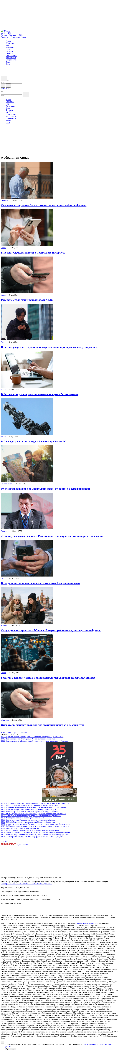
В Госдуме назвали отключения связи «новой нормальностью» (40, 583)
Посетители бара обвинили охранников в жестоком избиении (28, 820)
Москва (4, 625)
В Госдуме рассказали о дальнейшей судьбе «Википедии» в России (30, 812)
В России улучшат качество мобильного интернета (33, 252)
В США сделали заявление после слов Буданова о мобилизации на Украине (33, 814)
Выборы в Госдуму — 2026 (12, 35)
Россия (3, 248)
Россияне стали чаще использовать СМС (27, 299)
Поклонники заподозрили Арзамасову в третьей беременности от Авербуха (33, 807)
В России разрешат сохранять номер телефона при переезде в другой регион (49, 346)
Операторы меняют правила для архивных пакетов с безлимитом (42, 724)
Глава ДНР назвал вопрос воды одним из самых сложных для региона (31, 816)
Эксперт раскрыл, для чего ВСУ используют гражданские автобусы (30, 830)
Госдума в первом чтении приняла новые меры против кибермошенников (48, 677)
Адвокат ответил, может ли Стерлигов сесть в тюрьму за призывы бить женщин (35, 824)
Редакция (20, 845)
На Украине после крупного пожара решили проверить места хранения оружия (35, 826)
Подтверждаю (10, 1049)
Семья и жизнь (7, 484)
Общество (5, 200)
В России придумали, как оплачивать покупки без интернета (39, 394)
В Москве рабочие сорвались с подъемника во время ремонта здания (30, 805)
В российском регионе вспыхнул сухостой (20, 828)
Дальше (4, 842)
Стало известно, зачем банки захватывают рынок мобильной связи (43, 205)
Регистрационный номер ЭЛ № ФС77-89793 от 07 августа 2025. (26, 884)
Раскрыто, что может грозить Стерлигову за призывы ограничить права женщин (35, 832)
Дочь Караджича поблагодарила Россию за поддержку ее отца (28, 739)
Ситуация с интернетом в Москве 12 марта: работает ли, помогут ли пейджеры (51, 630)
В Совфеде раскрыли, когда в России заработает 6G (33, 441)
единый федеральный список (87, 923)
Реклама (27, 845)
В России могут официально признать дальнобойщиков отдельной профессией (35, 834)
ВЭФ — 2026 (6, 33)
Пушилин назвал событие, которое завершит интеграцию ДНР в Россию (32, 737)
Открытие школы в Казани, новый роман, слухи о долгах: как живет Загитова (34, 741)
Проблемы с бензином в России (13, 37)
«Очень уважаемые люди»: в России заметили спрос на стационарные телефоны (52, 535)
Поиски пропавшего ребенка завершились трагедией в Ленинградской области (35, 803)
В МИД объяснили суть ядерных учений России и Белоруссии (28, 822)
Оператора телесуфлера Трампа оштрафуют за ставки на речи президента (32, 837)
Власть (3, 342)
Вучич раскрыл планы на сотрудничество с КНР (22, 818)
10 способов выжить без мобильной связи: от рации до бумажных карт (45, 488)
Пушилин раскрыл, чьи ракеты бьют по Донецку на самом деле (28, 809)
